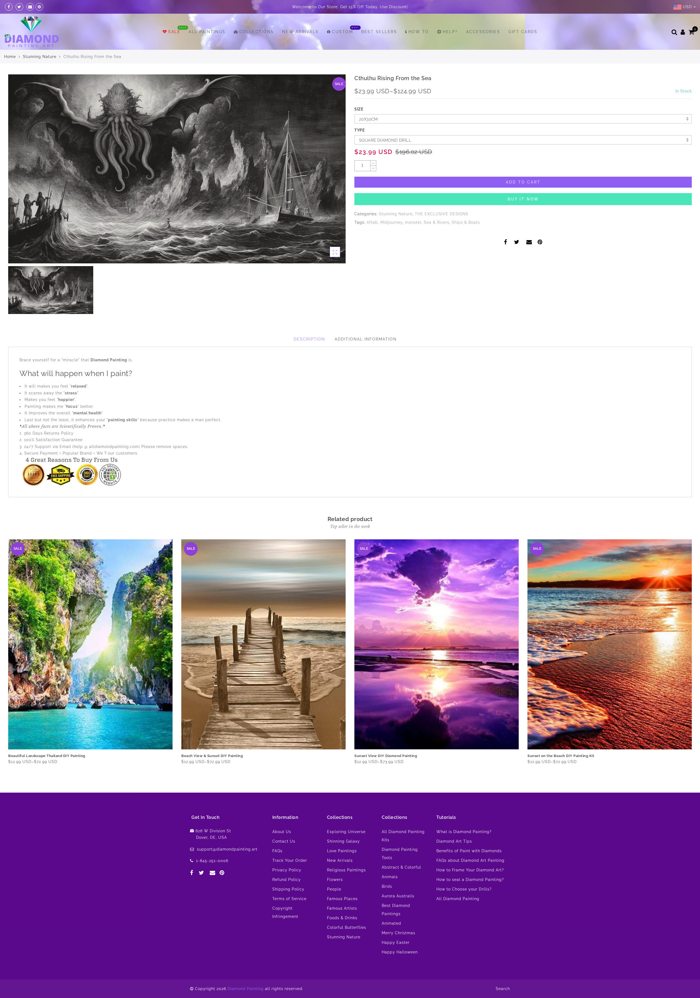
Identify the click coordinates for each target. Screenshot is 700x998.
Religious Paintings (346, 870)
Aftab (372, 222)
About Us (281, 832)
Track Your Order (289, 860)
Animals (390, 877)
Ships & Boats (466, 222)
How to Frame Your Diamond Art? (470, 870)
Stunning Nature (39, 56)
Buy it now (523, 199)
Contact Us (283, 841)
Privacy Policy (286, 870)
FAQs (277, 851)
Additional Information (366, 339)
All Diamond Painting (457, 899)
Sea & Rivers (436, 222)
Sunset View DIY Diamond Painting (212, 756)
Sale (174, 32)
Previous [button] (4, 656)
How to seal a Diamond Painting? (470, 879)
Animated (391, 923)
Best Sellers (379, 32)
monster (413, 222)
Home (10, 56)
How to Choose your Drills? (464, 889)
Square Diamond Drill (385, 140)
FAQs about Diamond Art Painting (470, 860)
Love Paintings (342, 851)
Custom (342, 32)
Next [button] (688, 657)
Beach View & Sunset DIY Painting (39, 756)
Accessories (483, 32)
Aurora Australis (398, 896)
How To (419, 32)
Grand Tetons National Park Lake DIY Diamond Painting (576, 756)
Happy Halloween (400, 952)
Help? (450, 32)
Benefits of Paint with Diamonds (469, 851)
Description (309, 339)
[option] (177, 168)
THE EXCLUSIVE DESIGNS (441, 214)
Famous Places (342, 899)
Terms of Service (289, 899)
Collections (256, 32)
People (334, 889)
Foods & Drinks (342, 918)
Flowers (335, 879)
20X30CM (368, 119)
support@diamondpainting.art (227, 849)
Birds (387, 886)
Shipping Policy (288, 889)
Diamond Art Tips (454, 841)
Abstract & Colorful (401, 867)
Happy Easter (396, 942)
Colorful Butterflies (346, 927)
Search (503, 989)
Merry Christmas (398, 933)
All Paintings (207, 32)
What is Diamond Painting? (464, 832)
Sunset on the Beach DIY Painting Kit (387, 756)
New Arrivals (300, 32)
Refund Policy (286, 879)
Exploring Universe (346, 832)
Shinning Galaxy (343, 841)
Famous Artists (342, 908)
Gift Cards (522, 32)
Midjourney (391, 222)
